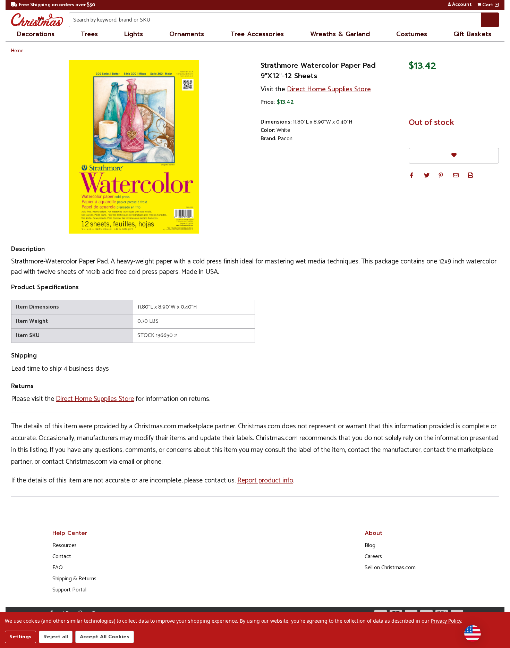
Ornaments (186, 34)
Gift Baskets (472, 34)
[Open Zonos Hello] (472, 633)
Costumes (411, 34)
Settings (20, 636)
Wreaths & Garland (340, 34)
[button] (411, 175)
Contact (61, 556)
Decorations (35, 34)
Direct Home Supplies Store (329, 89)
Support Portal (69, 590)
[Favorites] (454, 155)
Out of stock (431, 123)
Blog (370, 545)
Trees (89, 34)
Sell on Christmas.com (390, 567)
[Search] (490, 19)
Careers (373, 556)
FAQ (57, 567)
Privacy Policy (446, 620)
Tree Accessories (257, 34)
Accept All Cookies (104, 636)
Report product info (265, 480)
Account (461, 4)
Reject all (55, 636)
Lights (133, 34)
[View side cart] (496, 5)
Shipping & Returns (74, 578)
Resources (64, 545)
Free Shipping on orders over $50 (57, 5)
